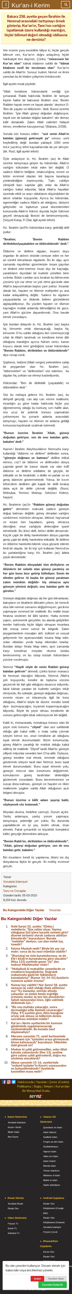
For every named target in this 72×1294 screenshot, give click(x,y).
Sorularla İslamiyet (15, 881)
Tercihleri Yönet (56, 1278)
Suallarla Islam (50, 1137)
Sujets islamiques (51, 1185)
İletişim (48, 1086)
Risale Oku (13, 1208)
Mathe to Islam (50, 1180)
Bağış (38, 1086)
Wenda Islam (49, 1166)
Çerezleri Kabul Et (52, 1284)
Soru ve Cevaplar (14, 890)
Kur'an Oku (48, 1252)
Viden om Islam (50, 1156)
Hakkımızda (26, 1082)
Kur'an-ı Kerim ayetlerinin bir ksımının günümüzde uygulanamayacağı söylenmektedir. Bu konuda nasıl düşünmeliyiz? (36, 1027)
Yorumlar (55, 910)
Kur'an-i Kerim (31, 5)
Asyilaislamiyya (50, 1146)
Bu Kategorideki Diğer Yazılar (23, 910)
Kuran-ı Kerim (14, 1127)
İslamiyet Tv (14, 1233)
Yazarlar (41, 1082)
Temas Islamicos (51, 1170)
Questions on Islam (52, 1127)
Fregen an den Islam (53, 1142)
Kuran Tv (12, 1228)
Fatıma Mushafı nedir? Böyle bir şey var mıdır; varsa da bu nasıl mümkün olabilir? (39, 950)
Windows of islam (51, 1175)
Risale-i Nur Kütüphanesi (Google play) (53, 1208)
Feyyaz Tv (13, 1223)
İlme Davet (13, 1137)
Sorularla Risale (15, 1203)
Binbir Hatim (13, 1132)
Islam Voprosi (49, 1132)
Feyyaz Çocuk (50, 1232)
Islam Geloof (49, 1161)
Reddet (37, 1278)
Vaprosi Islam (49, 1151)
